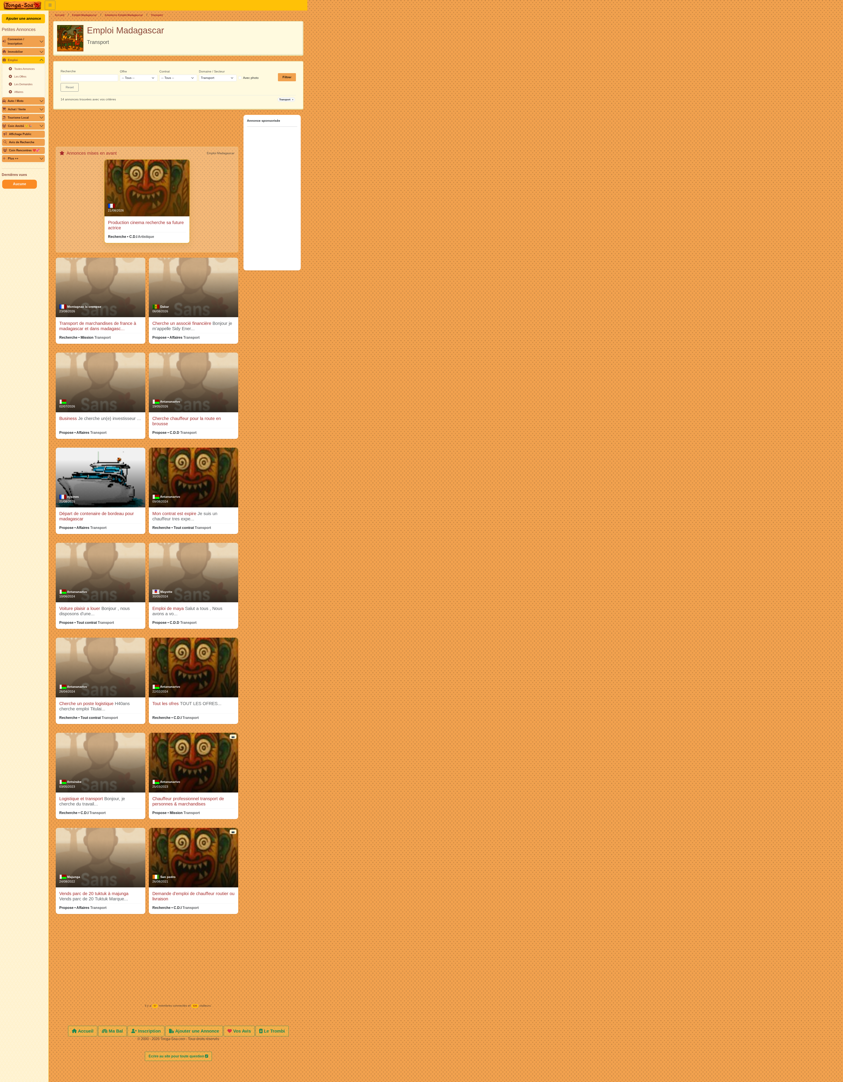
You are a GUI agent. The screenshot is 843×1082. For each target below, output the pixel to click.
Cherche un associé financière (182, 323)
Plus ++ (13, 158)
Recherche (68, 71)
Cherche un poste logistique (87, 703)
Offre (123, 71)
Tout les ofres (166, 703)
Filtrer (287, 77)
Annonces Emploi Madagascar (124, 15)
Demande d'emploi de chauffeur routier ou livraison (193, 896)
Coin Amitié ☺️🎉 (20, 126)
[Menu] (50, 5)
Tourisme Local (18, 117)
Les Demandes (23, 84)
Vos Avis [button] (241, 1031)
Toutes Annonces (24, 69)
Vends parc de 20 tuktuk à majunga (93, 893)
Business (68, 418)
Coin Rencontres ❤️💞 (24, 150)
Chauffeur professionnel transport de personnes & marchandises (188, 801)
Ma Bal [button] (115, 1031)
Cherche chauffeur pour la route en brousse (186, 421)
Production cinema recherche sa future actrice (146, 225)
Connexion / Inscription (16, 41)
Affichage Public (20, 134)
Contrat (164, 71)
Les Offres (20, 76)
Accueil (59, 15)
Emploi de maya (168, 608)
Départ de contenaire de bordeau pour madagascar (96, 516)
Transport (286, 99)
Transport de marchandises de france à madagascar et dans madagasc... (97, 326)
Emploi (13, 60)
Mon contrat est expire (175, 513)
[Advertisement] (147, 130)
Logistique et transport (81, 798)
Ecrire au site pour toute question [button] (177, 1056)
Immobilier (15, 51)
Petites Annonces (19, 29)
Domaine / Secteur (212, 71)
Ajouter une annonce (23, 18)
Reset (70, 87)
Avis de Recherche (21, 142)
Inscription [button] (149, 1031)
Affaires (18, 92)
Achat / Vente (17, 109)
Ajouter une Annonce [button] (196, 1031)
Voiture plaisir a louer (80, 608)
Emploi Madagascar (84, 15)
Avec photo (251, 78)
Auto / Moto (15, 101)
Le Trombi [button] (274, 1031)
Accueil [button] (85, 1031)
